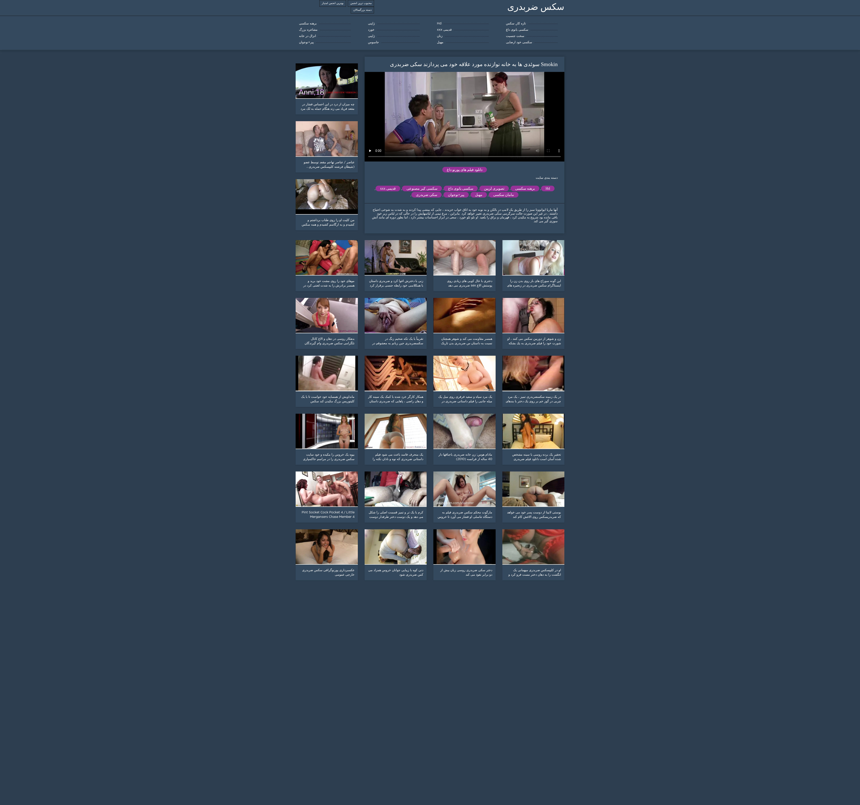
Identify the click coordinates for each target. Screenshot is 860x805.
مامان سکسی (503, 195)
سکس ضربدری (535, 7)
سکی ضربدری (426, 195)
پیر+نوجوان (456, 195)
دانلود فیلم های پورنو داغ (464, 170)
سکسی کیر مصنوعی (421, 188)
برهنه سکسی (525, 188)
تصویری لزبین (494, 188)
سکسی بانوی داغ (460, 188)
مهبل (478, 195)
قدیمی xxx (388, 188)
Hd (548, 188)
